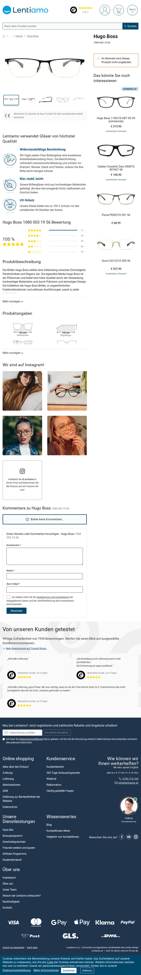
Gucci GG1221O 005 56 (116, 260)
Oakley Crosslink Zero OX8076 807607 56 (116, 168)
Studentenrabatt (12, 860)
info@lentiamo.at (128, 782)
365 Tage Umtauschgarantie (63, 773)
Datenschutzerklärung (17, 970)
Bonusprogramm (13, 836)
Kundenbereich (55, 767)
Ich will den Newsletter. (57, 732)
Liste (50, 962)
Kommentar (14, 545)
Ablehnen (87, 970)
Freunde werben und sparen (19, 848)
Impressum (9, 877)
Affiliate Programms (14, 854)
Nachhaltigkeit (11, 901)
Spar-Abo (8, 830)
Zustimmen (69, 970)
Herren (19, 36)
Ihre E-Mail (13, 583)
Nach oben (32, 947)
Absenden (16, 611)
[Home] (4, 36)
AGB (5, 791)
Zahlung (7, 773)
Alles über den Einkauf (16, 767)
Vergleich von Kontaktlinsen (62, 837)
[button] (11, 100)
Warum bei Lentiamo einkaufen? (22, 895)
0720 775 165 (130, 778)
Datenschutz (10, 807)
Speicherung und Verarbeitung (53, 597)
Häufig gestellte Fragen (60, 791)
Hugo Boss (33, 36)
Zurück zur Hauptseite (13, 947)
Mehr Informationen (46, 970)
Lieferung (8, 779)
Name (11, 570)
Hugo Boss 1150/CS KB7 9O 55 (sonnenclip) (116, 120)
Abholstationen (11, 785)
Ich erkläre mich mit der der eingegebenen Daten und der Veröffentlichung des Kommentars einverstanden (40, 600)
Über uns (8, 883)
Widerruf (51, 779)
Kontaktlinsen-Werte (58, 831)
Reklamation (53, 785)
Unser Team (10, 889)
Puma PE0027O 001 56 (116, 215)
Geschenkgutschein (14, 842)
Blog (49, 825)
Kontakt (7, 907)
